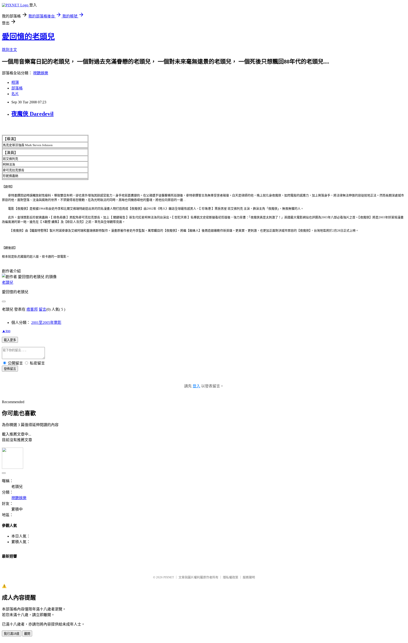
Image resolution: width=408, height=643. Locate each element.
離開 (27, 633)
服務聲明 (249, 577)
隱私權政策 (230, 577)
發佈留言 (10, 369)
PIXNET (168, 577)
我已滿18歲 (11, 633)
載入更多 (10, 340)
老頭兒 (7, 282)
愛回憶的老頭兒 (28, 36)
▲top (6, 331)
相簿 (15, 82)
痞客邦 (32, 309)
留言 (42, 309)
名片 (15, 94)
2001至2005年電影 (46, 323)
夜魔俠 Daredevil (32, 114)
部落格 (17, 88)
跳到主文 (9, 50)
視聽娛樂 (40, 73)
